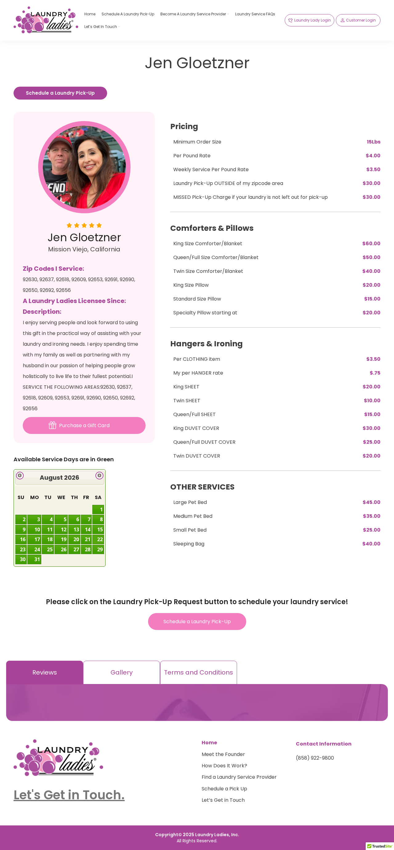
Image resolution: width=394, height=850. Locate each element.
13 (76, 529)
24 (37, 549)
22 (100, 539)
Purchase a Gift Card (84, 425)
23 (23, 549)
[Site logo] (46, 19)
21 (87, 539)
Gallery (122, 672)
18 (50, 539)
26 (63, 549)
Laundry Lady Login (312, 20)
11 (50, 529)
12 (63, 529)
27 (76, 549)
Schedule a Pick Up (224, 788)
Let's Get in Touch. (69, 795)
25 (50, 549)
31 (37, 559)
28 (87, 549)
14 (87, 529)
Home (209, 742)
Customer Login (361, 20)
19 (63, 539)
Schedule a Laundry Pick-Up (60, 93)
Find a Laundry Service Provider (239, 777)
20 (76, 539)
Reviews (44, 672)
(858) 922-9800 (315, 758)
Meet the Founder (223, 754)
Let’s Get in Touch (223, 800)
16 (23, 539)
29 (100, 549)
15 (100, 529)
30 (23, 559)
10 (37, 529)
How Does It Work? (224, 765)
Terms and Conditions (198, 672)
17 (37, 539)
